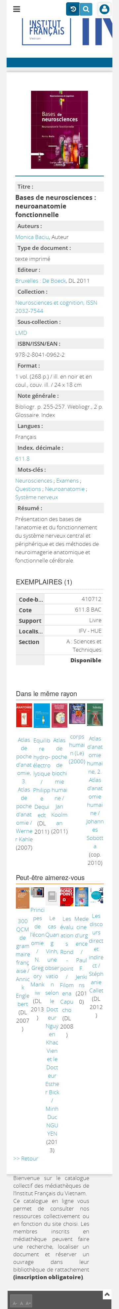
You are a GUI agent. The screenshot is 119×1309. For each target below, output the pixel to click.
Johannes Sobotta (95, 833)
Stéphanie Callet (96, 982)
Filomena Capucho (67, 997)
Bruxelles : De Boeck (40, 280)
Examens (68, 480)
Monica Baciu (32, 237)
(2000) (77, 749)
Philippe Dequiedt (41, 802)
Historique (73, 9)
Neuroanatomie (65, 489)
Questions (28, 489)
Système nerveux (36, 497)
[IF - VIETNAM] (24, 33)
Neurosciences (34, 480)
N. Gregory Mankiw (37, 976)
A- (15, 1303)
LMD (21, 332)
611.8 (22, 458)
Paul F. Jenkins (81, 972)
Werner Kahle (24, 835)
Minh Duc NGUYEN (52, 1121)
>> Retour (25, 1158)
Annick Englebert (23, 991)
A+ (28, 1303)
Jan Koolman (59, 815)
